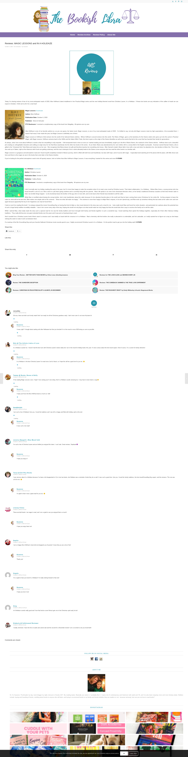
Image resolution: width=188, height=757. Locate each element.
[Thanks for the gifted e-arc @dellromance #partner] (154, 740)
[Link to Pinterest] (178, 1)
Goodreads (39, 110)
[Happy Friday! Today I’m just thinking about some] (38, 728)
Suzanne (26, 46)
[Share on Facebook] (26, 254)
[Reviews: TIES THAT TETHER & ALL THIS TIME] (1, 378)
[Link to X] (172, 1)
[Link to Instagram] (181, 1)
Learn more (133, 753)
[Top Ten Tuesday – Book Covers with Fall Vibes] (186, 378)
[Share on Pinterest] (113, 254)
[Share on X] (70, 254)
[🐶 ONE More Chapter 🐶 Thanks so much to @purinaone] (96, 740)
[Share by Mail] (156, 254)
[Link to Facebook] (175, 1)
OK (124, 753)
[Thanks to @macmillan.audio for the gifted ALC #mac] (96, 728)
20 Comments (17, 46)
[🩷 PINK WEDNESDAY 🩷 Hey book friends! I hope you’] (38, 740)
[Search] (118, 34)
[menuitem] (72, 34)
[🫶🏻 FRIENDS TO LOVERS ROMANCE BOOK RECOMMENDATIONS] (96, 717)
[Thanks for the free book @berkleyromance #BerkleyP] (38, 717)
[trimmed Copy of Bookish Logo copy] (86, 17)
